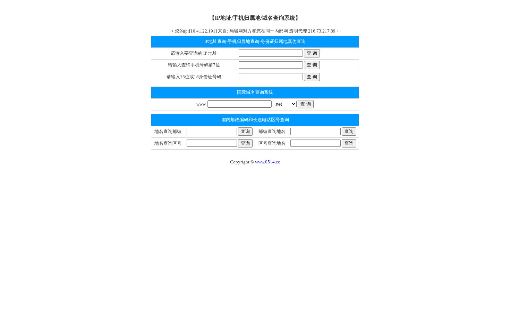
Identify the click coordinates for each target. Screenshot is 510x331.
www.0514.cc (267, 161)
